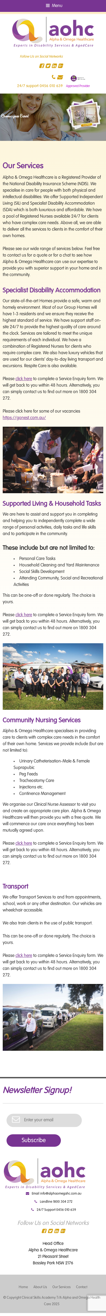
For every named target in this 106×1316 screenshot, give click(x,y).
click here (23, 379)
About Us (40, 1287)
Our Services (61, 1287)
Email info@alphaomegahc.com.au (57, 1193)
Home (23, 1287)
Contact (81, 1287)
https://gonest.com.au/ (24, 418)
